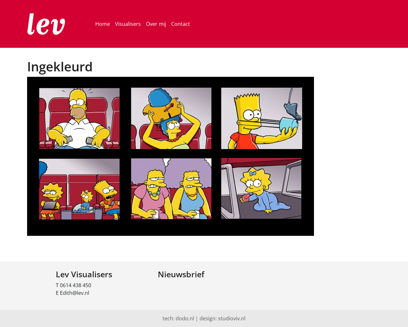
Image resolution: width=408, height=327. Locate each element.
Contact (180, 23)
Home (102, 23)
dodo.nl (185, 318)
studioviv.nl (231, 318)
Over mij (156, 23)
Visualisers (128, 23)
